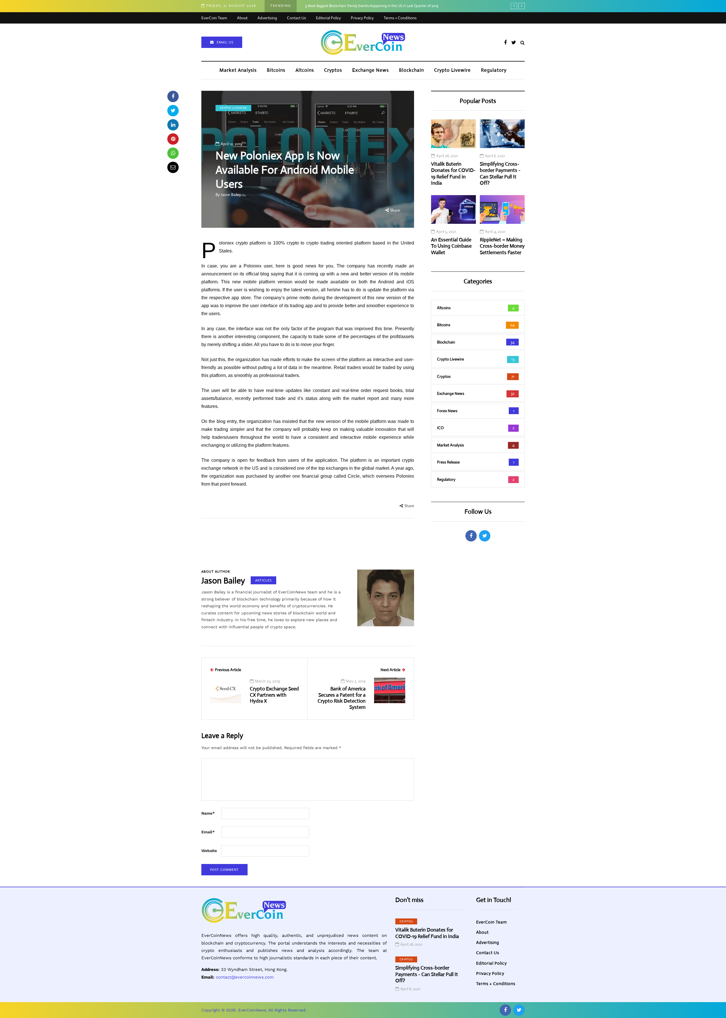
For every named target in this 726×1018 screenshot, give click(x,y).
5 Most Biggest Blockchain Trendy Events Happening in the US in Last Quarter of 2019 (371, 5)
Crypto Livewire (452, 70)
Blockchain (411, 70)
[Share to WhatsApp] (173, 153)
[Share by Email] (173, 167)
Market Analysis (238, 70)
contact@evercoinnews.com (245, 977)
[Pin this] (173, 139)
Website (209, 850)
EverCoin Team (214, 17)
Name (208, 813)
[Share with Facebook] (173, 96)
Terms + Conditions (400, 17)
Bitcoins (276, 70)
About (242, 17)
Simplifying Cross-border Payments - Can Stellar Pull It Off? (500, 174)
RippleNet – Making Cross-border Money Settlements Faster (502, 246)
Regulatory (493, 70)
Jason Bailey (231, 194)
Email (208, 832)
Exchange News (370, 70)
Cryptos (333, 70)
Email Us (225, 42)
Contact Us (296, 17)
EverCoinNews (252, 1010)
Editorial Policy (328, 17)
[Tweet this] (173, 110)
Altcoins (305, 70)
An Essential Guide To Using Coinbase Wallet (451, 246)
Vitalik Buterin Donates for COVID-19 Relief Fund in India (453, 174)
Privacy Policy (362, 17)
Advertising (267, 17)
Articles (263, 580)
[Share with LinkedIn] (173, 124)
